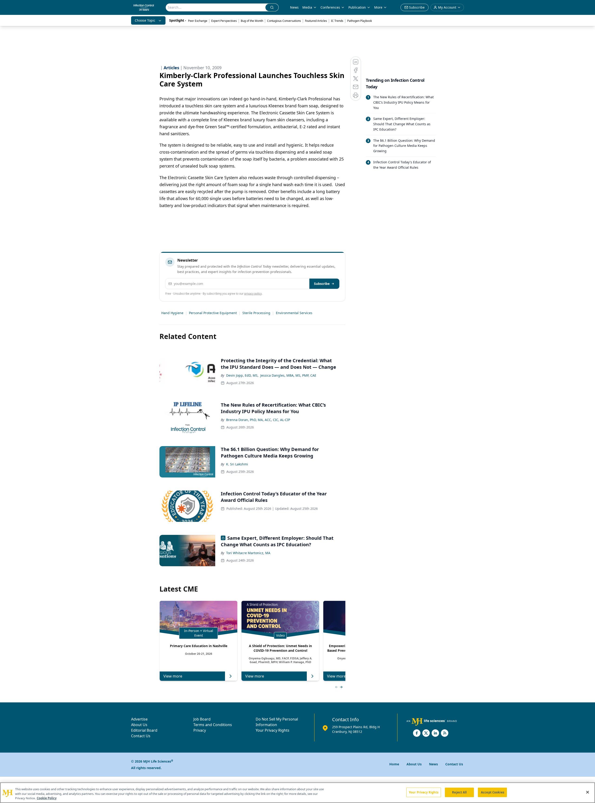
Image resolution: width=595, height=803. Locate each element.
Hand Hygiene (172, 313)
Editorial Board (144, 730)
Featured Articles (316, 21)
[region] (297, 792)
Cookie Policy (46, 798)
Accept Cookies (492, 792)
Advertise (139, 719)
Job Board (202, 719)
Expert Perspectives (224, 21)
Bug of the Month (252, 21)
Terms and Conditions (212, 724)
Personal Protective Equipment (213, 313)
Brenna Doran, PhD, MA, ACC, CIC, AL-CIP (258, 420)
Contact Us (140, 735)
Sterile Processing (256, 313)
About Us (139, 724)
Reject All (459, 792)
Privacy (199, 730)
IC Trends (337, 21)
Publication (357, 7)
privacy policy (253, 294)
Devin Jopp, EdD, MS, (242, 375)
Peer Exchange (197, 21)
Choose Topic (145, 20)
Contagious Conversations (284, 21)
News (294, 7)
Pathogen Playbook (359, 21)
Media (307, 7)
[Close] (587, 792)
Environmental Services (294, 313)
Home (394, 764)
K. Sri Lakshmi (237, 464)
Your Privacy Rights (272, 730)
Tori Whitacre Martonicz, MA (248, 553)
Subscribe (322, 283)
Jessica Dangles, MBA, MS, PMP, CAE (288, 375)
